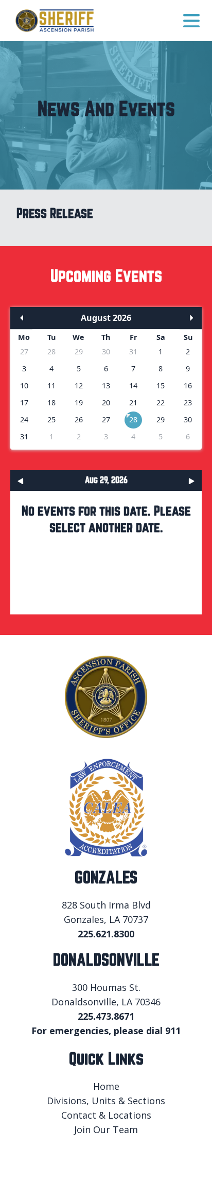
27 (24, 351)
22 (160, 402)
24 (24, 419)
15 (160, 385)
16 (188, 385)
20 (106, 402)
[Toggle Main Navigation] (191, 21)
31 (133, 351)
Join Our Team (106, 1129)
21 (133, 402)
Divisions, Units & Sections (106, 1100)
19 (79, 402)
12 (79, 385)
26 (79, 419)
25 (51, 419)
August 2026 (106, 317)
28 (51, 351)
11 (51, 385)
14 (133, 385)
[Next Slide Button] (190, 480)
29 (79, 351)
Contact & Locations (106, 1115)
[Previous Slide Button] (21, 480)
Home (106, 1086)
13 (106, 385)
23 (188, 402)
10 (24, 385)
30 (106, 351)
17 (24, 402)
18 (51, 402)
